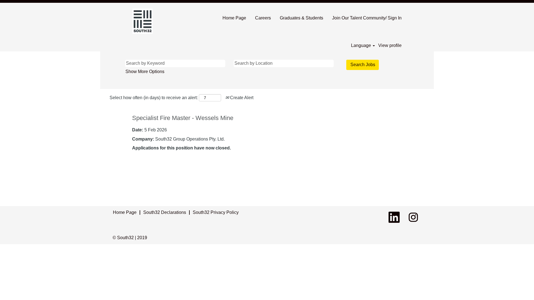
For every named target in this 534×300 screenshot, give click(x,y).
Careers (263, 18)
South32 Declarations (164, 212)
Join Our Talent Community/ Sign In (367, 18)
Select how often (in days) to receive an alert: (154, 97)
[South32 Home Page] (142, 21)
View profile (390, 45)
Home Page (234, 18)
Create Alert (241, 97)
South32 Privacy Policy (216, 212)
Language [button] (361, 45)
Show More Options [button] (144, 71)
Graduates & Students (301, 18)
